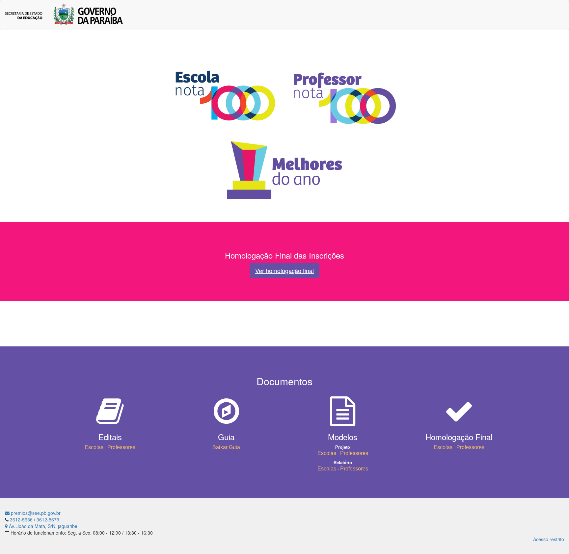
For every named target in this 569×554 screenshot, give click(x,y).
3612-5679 (48, 519)
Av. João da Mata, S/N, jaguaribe (42, 526)
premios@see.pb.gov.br (35, 513)
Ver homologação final (284, 270)
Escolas (94, 447)
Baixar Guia (226, 447)
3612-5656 (21, 519)
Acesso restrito (548, 539)
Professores (121, 447)
